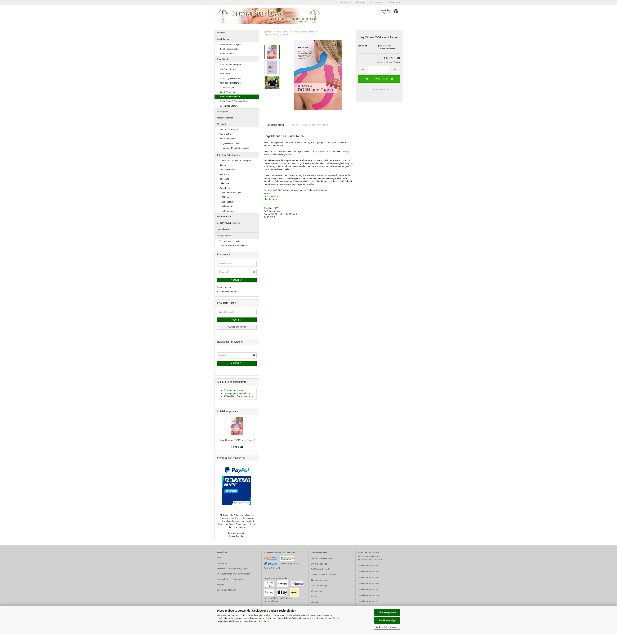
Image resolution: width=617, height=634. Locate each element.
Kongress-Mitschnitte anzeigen (236, 148)
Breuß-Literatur (226, 53)
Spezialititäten (223, 229)
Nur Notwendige (387, 620)
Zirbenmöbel (227, 211)
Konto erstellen (224, 287)
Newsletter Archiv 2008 (368, 601)
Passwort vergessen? (227, 291)
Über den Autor (270, 199)
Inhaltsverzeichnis (272, 196)
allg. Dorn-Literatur (227, 69)
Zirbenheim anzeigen (231, 192)
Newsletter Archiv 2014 (368, 565)
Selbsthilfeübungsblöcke (228, 223)
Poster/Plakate (224, 216)
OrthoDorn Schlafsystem (228, 155)
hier (233, 527)
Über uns (347, 2)
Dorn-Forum (224, 73)
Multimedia (222, 124)
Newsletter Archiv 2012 (368, 577)
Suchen (361, 2)
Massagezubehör (225, 118)
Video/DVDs (225, 134)
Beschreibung (275, 125)
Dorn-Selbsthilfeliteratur (230, 83)
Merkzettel (395, 2)
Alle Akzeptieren (387, 612)
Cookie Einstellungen (226, 590)
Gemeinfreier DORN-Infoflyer (324, 574)
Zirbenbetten (227, 202)
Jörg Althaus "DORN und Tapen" (237, 440)
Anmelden (237, 280)
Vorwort (267, 193)
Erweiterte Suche (237, 327)
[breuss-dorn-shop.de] (269, 16)
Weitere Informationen (387, 627)
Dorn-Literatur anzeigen (230, 64)
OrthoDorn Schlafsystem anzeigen (235, 160)
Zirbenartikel (227, 197)
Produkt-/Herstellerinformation (308, 125)
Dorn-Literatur (223, 59)
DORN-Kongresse (319, 564)
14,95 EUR (237, 446)
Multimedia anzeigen (228, 129)
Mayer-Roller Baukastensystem (233, 245)
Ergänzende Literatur (228, 106)
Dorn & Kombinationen (229, 96)
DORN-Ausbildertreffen (321, 569)
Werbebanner (317, 591)
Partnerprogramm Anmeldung (237, 393)
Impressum (222, 563)
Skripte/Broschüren (228, 92)
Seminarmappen (226, 87)
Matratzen (224, 174)
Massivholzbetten (227, 169)
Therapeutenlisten (319, 580)
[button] (363, 69)
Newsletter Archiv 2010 (368, 589)
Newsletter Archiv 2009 (368, 595)
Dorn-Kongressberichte (230, 78)
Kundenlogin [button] (377, 2)
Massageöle (222, 111)
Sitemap (314, 602)
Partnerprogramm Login (234, 390)
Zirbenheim (224, 188)
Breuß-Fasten (223, 39)
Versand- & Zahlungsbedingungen (232, 568)
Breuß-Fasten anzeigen (230, 44)
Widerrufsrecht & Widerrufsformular (233, 574)
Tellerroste (224, 183)
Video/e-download (227, 138)
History (314, 596)
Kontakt (220, 585)
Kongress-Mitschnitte (229, 143)
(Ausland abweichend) (387, 49)
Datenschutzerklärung (259, 621)
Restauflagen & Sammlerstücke (233, 101)
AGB (219, 557)
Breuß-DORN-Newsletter (322, 558)
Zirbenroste (227, 206)
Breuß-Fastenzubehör (229, 49)
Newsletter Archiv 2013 (368, 571)
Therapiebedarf (224, 235)
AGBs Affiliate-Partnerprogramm (238, 396)
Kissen (222, 165)
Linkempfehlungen (319, 585)
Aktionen (221, 33)
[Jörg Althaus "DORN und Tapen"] (318, 74)
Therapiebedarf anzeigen (230, 241)
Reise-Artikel (225, 179)
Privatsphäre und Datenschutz (230, 579)
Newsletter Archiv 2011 (368, 583)
